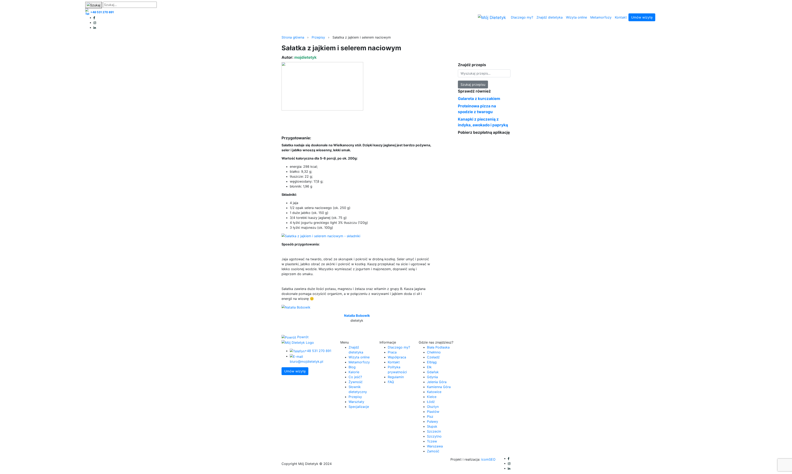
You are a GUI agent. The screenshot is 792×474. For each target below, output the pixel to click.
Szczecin (434, 431)
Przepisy (318, 37)
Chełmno (434, 352)
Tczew (432, 441)
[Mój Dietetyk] (492, 17)
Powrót (302, 337)
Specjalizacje (359, 407)
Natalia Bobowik (357, 315)
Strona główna (293, 37)
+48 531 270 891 (102, 12)
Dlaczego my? (522, 17)
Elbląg (432, 362)
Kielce (431, 397)
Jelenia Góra (437, 382)
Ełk (429, 367)
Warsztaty (356, 402)
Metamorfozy (601, 17)
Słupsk (432, 426)
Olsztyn (433, 407)
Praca (392, 352)
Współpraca (397, 357)
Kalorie (354, 372)
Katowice (434, 392)
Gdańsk (433, 372)
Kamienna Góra (439, 387)
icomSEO (488, 459)
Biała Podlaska (438, 347)
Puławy (432, 421)
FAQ (391, 382)
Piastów (433, 411)
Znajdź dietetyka (549, 17)
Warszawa (435, 446)
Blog (352, 367)
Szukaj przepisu (473, 84)
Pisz (430, 416)
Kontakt (621, 17)
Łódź (431, 402)
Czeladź (433, 357)
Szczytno (434, 436)
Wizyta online (576, 17)
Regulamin (396, 377)
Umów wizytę (642, 17)
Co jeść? (355, 377)
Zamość (433, 451)
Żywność (356, 382)
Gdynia (432, 377)
